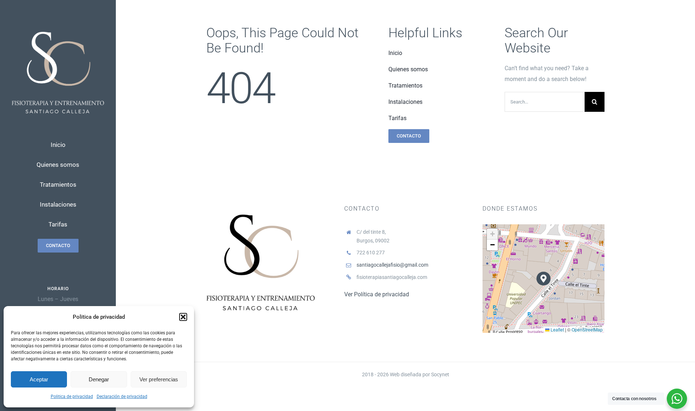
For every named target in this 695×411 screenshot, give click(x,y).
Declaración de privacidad (122, 396)
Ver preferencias (158, 379)
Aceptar (39, 379)
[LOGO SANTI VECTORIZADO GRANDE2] (58, 25)
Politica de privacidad (72, 396)
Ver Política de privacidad (376, 294)
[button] (183, 317)
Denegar (99, 379)
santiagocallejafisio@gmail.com (392, 265)
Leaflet (556, 329)
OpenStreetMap (587, 329)
